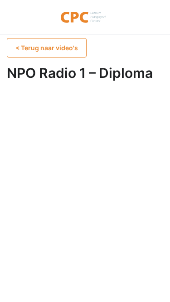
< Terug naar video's (46, 48)
